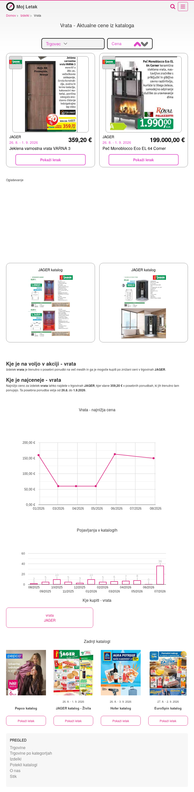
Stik (13, 776)
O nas (15, 770)
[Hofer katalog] (121, 672)
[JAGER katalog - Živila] (73, 672)
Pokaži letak (26, 721)
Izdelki (15, 759)
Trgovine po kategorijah (31, 753)
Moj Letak (26, 6)
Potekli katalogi (23, 765)
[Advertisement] (97, 217)
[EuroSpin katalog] (168, 672)
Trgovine (18, 747)
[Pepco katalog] (26, 672)
